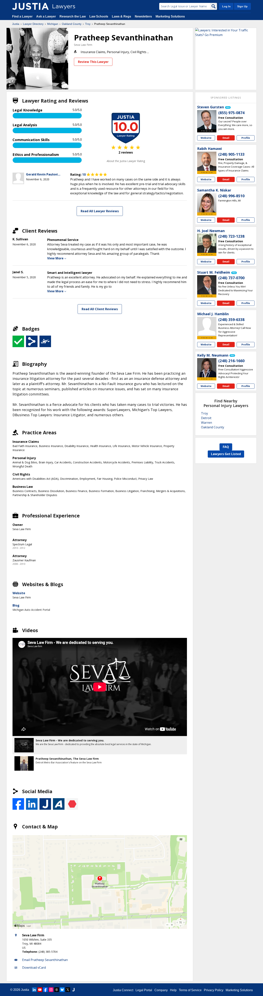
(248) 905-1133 (231, 154)
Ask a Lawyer (46, 16)
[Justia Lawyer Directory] (30, 6)
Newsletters (143, 16)
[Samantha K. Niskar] (206, 202)
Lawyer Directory (33, 23)
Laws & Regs (121, 16)
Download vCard (34, 967)
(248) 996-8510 (231, 195)
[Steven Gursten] (206, 119)
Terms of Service (190, 990)
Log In (226, 6)
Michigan (52, 23)
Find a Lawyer (22, 16)
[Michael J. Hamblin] (206, 326)
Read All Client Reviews (100, 309)
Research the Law (72, 16)
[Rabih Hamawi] (206, 161)
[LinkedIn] (34, 989)
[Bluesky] (62, 989)
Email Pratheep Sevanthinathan (45, 960)
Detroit (206, 418)
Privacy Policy (213, 990)
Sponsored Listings (226, 97)
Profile (245, 138)
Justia (15, 23)
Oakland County (71, 23)
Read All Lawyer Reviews (100, 211)
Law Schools (98, 16)
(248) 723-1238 (231, 236)
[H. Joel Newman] (206, 243)
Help (173, 990)
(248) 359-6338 (231, 319)
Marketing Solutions (170, 16)
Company (161, 990)
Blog (16, 605)
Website (19, 593)
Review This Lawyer (93, 62)
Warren (206, 422)
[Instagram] (51, 989)
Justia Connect (123, 990)
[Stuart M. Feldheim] (206, 284)
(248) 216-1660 (231, 360)
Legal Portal (144, 990)
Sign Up (242, 6)
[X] (67, 989)
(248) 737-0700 (231, 277)
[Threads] (56, 989)
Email (226, 138)
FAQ (226, 447)
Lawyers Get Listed (226, 454)
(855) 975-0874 (231, 112)
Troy (87, 23)
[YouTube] (40, 989)
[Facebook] (45, 989)
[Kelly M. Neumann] (206, 367)
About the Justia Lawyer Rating (126, 161)
